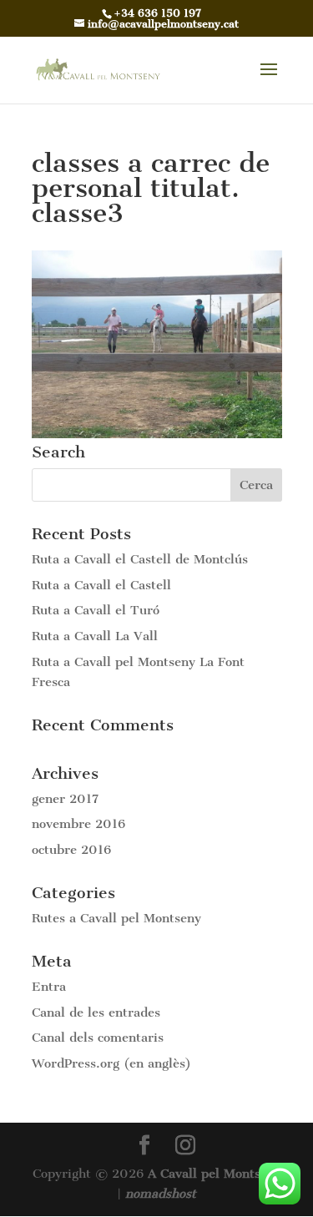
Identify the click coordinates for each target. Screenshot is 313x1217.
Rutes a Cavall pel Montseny (116, 918)
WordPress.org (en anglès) (111, 1063)
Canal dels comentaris (98, 1037)
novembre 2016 (78, 823)
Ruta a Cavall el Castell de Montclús (140, 559)
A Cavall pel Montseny (214, 1173)
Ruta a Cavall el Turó (95, 610)
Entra (49, 986)
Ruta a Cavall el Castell (101, 585)
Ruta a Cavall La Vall (95, 636)
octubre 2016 (71, 849)
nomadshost (160, 1193)
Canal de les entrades (96, 1012)
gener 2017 (65, 798)
